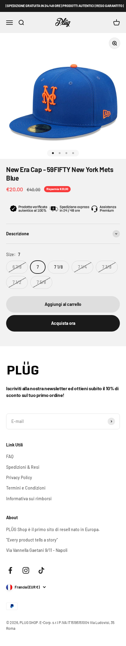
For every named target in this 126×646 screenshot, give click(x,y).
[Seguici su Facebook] (10, 570)
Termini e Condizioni (26, 487)
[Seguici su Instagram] (26, 570)
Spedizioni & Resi (22, 467)
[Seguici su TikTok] (41, 570)
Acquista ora (63, 323)
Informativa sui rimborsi (29, 498)
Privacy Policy (19, 477)
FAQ (9, 456)
